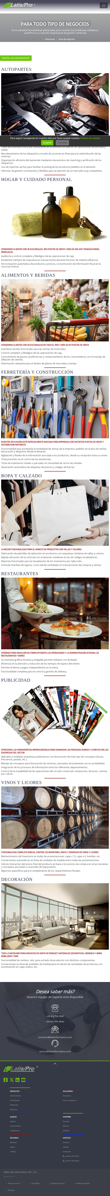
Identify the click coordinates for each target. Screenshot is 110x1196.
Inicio (39, 39)
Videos (12, 1147)
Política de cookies (83, 1183)
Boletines (13, 1142)
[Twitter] (11, 1080)
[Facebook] (6, 1080)
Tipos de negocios (69, 1100)
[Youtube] (23, 1080)
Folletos (13, 1152)
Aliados (12, 1121)
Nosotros (66, 1121)
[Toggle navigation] (104, 5)
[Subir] (55, 1064)
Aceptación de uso (58, 1183)
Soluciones (67, 1096)
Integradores (14, 1131)
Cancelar (62, 142)
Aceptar (47, 142)
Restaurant (14, 1105)
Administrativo (15, 1096)
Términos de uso (14, 1183)
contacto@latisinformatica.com (55, 1037)
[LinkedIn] (17, 1080)
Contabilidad (14, 1100)
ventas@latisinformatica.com (55, 1051)
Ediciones (13, 1110)
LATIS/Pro (19, 1069)
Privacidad (35, 1183)
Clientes (66, 1126)
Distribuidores (15, 1126)
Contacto (66, 1131)
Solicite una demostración (16, 58)
